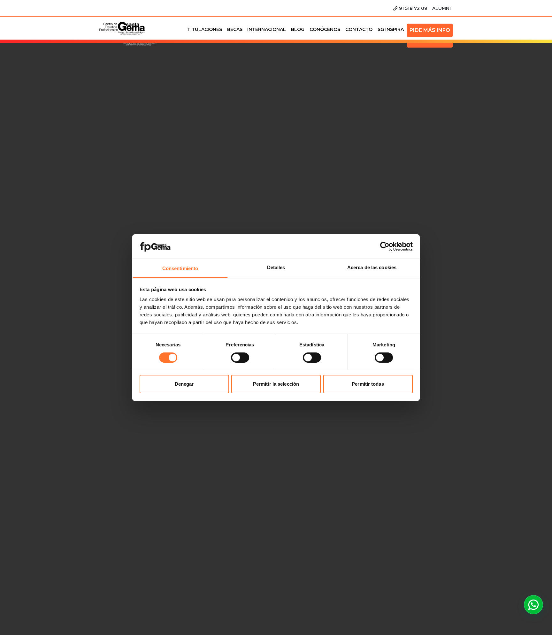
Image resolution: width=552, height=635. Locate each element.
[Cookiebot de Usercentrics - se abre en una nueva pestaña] (385, 246)
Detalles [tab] (276, 267)
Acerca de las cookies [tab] (371, 267)
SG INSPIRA (391, 29)
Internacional (266, 29)
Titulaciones (204, 29)
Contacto (358, 29)
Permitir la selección (276, 384)
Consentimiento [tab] (180, 268)
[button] (533, 604)
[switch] (240, 357)
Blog (297, 29)
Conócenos (325, 29)
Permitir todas (368, 384)
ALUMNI (441, 8)
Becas (234, 29)
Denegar (184, 384)
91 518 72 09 (413, 8)
